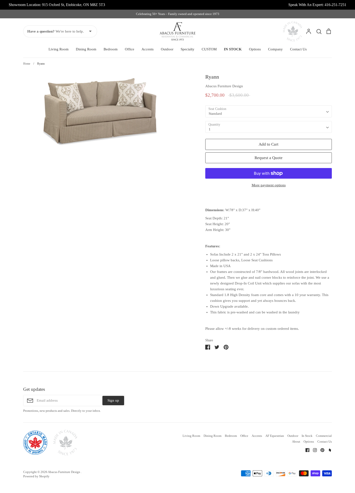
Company (275, 49)
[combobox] (268, 111)
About (296, 441)
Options (255, 49)
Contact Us (298, 49)
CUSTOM (209, 49)
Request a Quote (269, 157)
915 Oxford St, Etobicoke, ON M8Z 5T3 (73, 5)
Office (129, 49)
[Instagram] (313, 450)
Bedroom (111, 49)
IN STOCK (233, 49)
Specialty (187, 49)
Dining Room (86, 49)
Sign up (113, 400)
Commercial (324, 436)
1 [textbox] (210, 129)
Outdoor (167, 49)
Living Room (59, 49)
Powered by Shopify (36, 476)
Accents (148, 49)
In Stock (307, 436)
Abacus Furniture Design (224, 86)
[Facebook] (305, 450)
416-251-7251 (335, 5)
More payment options (269, 185)
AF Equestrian (274, 436)
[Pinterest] (320, 450)
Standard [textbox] (215, 113)
